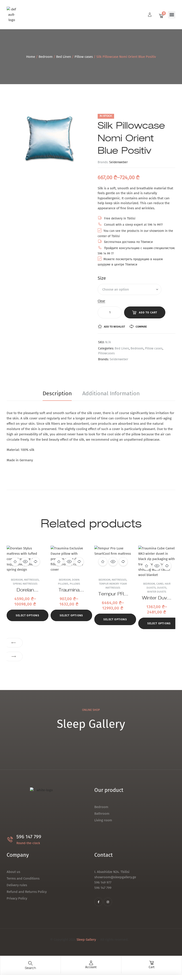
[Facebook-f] (98, 901)
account (91, 967)
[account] (91, 962)
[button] (171, 14)
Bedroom (46, 57)
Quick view (25, 561)
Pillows (75, 583)
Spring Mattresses (25, 583)
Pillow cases (84, 57)
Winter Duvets (156, 591)
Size (102, 278)
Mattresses (31, 579)
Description (57, 393)
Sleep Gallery (86, 940)
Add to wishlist (114, 326)
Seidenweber (118, 162)
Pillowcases (106, 353)
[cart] (151, 962)
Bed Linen (63, 57)
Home (30, 57)
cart (151, 967)
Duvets (161, 587)
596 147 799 (28, 837)
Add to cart (148, 312)
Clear (101, 301)
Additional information (111, 393)
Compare (141, 326)
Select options (27, 615)
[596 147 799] (10, 839)
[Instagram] (107, 901)
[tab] (60, 393)
